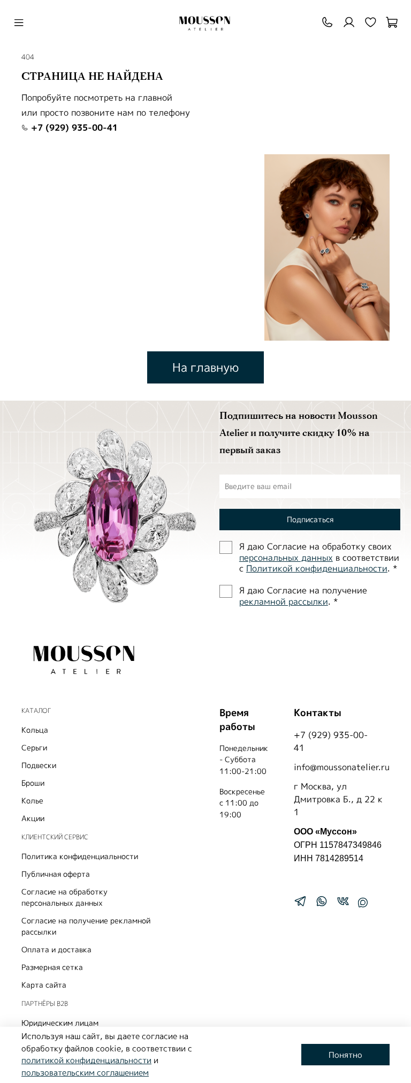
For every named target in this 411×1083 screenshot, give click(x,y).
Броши (32, 783)
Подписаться (310, 519)
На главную (205, 367)
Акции (32, 818)
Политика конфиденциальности (79, 856)
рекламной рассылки (283, 601)
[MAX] (363, 902)
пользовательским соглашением (85, 1072)
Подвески (38, 765)
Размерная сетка (52, 967)
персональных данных (286, 557)
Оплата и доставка (56, 949)
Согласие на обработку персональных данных (64, 897)
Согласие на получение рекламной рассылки (85, 926)
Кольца (34, 730)
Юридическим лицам (59, 1023)
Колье (32, 800)
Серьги (34, 747)
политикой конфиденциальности (86, 1060)
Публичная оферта (55, 874)
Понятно (345, 1055)
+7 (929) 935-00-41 (73, 127)
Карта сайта (43, 985)
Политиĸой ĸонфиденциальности (316, 568)
